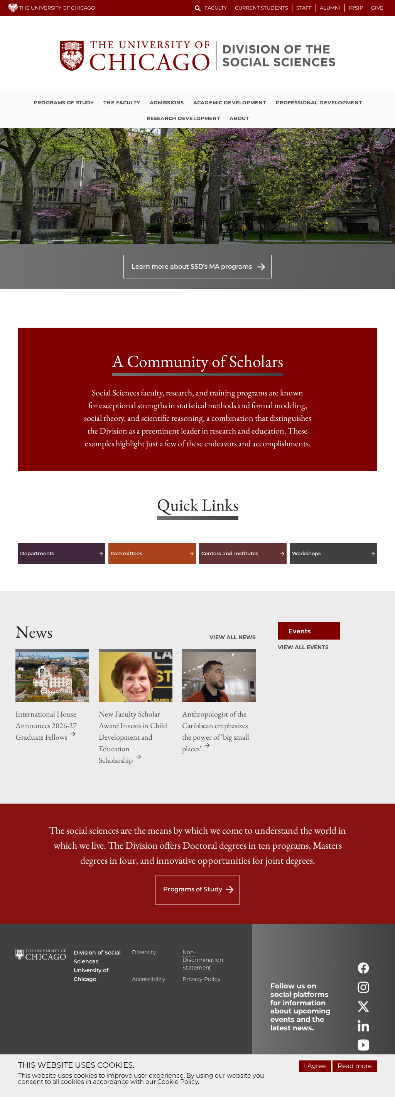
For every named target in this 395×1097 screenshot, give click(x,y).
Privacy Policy (201, 979)
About (239, 118)
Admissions (167, 102)
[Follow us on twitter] (363, 1010)
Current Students (261, 8)
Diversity (144, 952)
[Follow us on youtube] (363, 1048)
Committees (152, 553)
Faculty (215, 8)
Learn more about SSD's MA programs (192, 266)
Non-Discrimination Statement (202, 960)
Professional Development (319, 102)
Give (377, 8)
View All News (232, 637)
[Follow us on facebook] (363, 971)
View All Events (303, 647)
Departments (61, 553)
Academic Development (229, 102)
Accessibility (148, 979)
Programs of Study (64, 102)
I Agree (315, 1066)
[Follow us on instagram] (363, 991)
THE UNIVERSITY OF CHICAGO (56, 8)
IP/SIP (356, 8)
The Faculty (121, 102)
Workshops (333, 553)
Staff (304, 8)
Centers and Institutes (243, 553)
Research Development (183, 118)
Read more (355, 1066)
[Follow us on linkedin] (363, 1029)
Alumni (330, 8)
